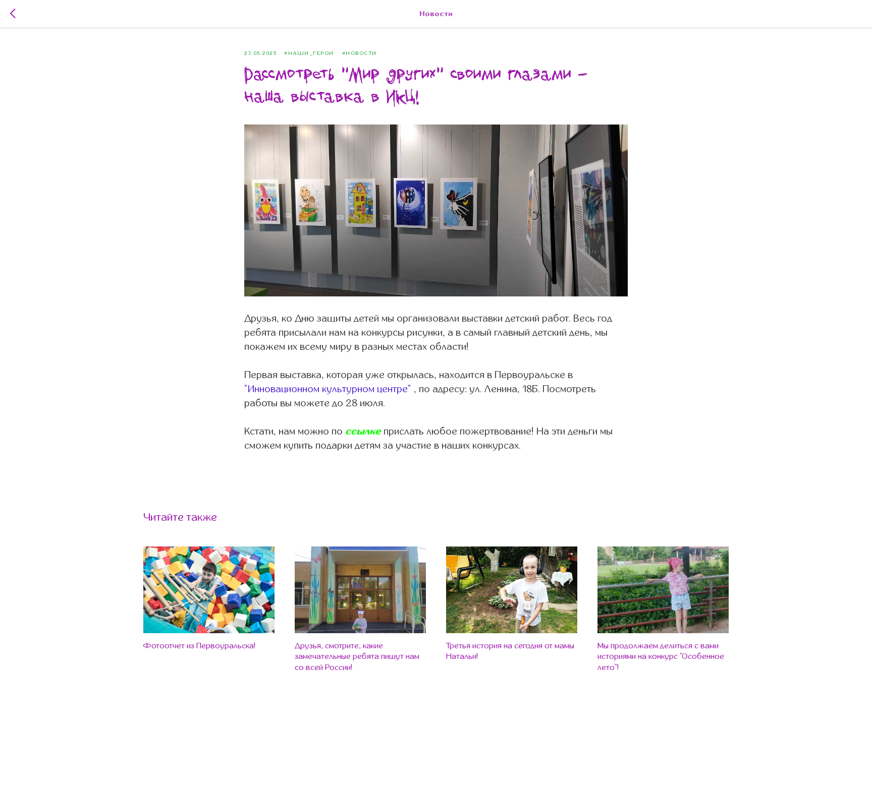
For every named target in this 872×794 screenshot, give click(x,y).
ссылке (364, 431)
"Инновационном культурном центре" (327, 389)
